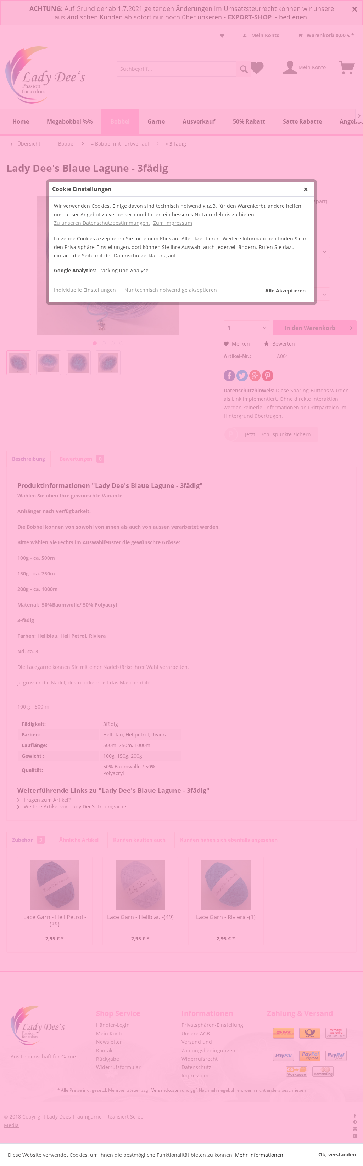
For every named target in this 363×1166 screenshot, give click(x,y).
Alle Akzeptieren (285, 290)
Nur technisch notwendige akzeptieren (170, 289)
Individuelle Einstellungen (85, 289)
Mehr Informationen (259, 1154)
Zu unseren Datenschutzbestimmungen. (102, 223)
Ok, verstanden (337, 1154)
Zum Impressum (172, 223)
